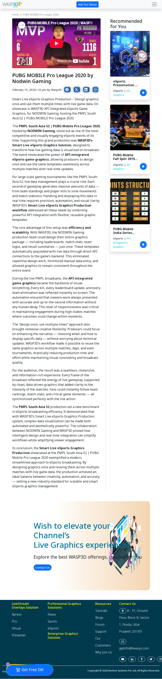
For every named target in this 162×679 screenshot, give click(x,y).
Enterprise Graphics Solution (63, 636)
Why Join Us (103, 652)
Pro (14, 621)
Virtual (16, 628)
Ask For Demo (87, 4)
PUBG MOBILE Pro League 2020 (40, 14)
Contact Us (42, 567)
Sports (52, 621)
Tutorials (101, 611)
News (52, 614)
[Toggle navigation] (154, 4)
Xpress (17, 614)
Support (100, 631)
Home (15, 14)
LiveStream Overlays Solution (25, 605)
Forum (100, 624)
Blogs (99, 618)
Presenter (19, 635)
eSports (53, 628)
